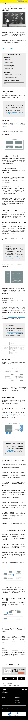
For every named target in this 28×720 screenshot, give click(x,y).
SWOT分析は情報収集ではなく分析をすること (12, 77)
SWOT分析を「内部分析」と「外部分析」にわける (13, 76)
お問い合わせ (16, 703)
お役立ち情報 (3, 697)
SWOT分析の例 (7, 70)
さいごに (5, 83)
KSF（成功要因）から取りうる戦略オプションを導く (14, 82)
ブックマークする (21, 678)
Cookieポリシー (17, 700)
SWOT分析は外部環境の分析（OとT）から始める (13, 66)
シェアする (14, 678)
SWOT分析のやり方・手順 (9, 65)
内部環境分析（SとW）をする (9, 68)
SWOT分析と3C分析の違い (9, 62)
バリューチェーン (21, 317)
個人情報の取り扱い (17, 697)
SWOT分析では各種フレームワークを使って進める (13, 74)
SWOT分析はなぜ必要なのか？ (10, 60)
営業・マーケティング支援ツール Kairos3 (7, 708)
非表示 (18, 54)
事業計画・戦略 (12, 6)
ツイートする (6, 678)
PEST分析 (19, 238)
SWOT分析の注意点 (7, 72)
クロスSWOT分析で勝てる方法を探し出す (12, 80)
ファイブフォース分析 (12, 317)
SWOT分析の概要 (7, 57)
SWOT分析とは (7, 59)
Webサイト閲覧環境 (17, 702)
